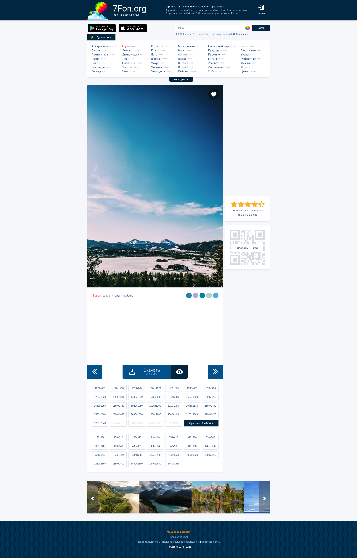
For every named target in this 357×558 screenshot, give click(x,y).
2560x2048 (173, 414)
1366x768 (118, 397)
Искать (261, 28)
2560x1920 (118, 414)
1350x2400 (118, 463)
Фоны (244, 67)
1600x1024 (192, 397)
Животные (129, 63)
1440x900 (155, 397)
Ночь (181, 50)
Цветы (245, 71)
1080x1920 (192, 455)
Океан (182, 63)
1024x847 (137, 388)
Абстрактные (100, 46)
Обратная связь (210, 542)
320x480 (192, 437)
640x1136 (210, 446)
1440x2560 (137, 463)
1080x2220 (210, 455)
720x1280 (100, 455)
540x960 (173, 446)
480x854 (155, 446)
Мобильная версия (178, 532)
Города (96, 71)
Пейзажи (183, 71)
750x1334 (173, 455)
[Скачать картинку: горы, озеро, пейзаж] (113, 512)
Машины (156, 67)
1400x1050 (137, 397)
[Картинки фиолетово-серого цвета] (195, 295)
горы (117, 295)
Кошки (155, 50)
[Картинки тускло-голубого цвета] (215, 295)
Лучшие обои (104, 37)
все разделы (181, 79)
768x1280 (118, 455)
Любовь (156, 58)
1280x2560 (100, 463)
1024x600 (100, 388)
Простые (214, 54)
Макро (155, 63)
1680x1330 (118, 405)
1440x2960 (173, 463)
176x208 (99, 437)
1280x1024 (100, 397)
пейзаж (128, 295)
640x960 (192, 446)
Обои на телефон (179, 537)
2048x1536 (192, 405)
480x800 (136, 446)
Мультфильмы (187, 46)
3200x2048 (192, 414)
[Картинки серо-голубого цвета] (209, 295)
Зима (125, 71)
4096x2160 (155, 423)
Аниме (96, 50)
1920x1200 (155, 405)
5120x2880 (173, 423)
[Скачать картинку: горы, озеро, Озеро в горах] (218, 512)
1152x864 (173, 388)
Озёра (182, 58)
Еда (124, 58)
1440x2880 (155, 463)
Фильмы (246, 63)
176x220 (118, 437)
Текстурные (248, 50)
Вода (95, 63)
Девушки (128, 50)
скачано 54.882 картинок (235, 34)
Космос (156, 46)
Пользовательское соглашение (181, 542)
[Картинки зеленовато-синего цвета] (202, 295)
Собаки (213, 71)
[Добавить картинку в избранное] (213, 94)
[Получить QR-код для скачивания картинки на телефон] (247, 247)
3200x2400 (210, 414)
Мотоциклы (158, 71)
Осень (182, 67)
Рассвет (213, 63)
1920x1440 (173, 405)
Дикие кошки (130, 54)
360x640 (99, 446)
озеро (106, 295)
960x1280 (155, 455)
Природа (213, 50)
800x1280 (137, 455)
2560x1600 (100, 414)
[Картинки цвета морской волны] (189, 295)
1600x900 (173, 397)
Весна (95, 58)
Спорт (244, 46)
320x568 (210, 437)
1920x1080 (137, 405)
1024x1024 (155, 388)
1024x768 (118, 388)
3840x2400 (137, 423)
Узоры (245, 54)
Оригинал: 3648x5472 (201, 423)
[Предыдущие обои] (94, 372)
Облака (183, 54)
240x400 (155, 437)
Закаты (127, 67)
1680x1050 (100, 405)
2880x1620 (137, 414)
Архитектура (100, 54)
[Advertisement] (247, 140)
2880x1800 (155, 414)
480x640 (118, 446)
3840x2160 (118, 423)
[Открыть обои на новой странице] (179, 372)
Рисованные (216, 67)
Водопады (98, 67)
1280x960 (210, 388)
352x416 (173, 437)
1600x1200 (210, 397)
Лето (154, 54)
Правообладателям (148, 542)
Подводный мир (218, 46)
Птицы (212, 58)
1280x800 (192, 388)
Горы (125, 46)
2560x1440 (210, 405)
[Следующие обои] (215, 372)
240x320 (136, 437)
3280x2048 (100, 423)
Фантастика (248, 58)
